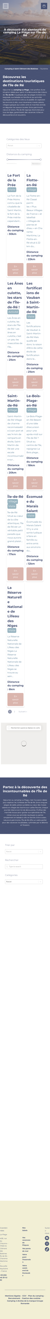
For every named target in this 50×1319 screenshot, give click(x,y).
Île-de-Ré (15, 497)
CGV (24, 1296)
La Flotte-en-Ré (32, 180)
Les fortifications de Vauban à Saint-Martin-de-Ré (34, 297)
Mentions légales (12, 1296)
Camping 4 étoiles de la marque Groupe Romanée (25, 1302)
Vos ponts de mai (26, 1249)
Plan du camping (36, 1296)
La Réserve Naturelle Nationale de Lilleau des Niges (14, 607)
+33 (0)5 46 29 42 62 (3, 1277)
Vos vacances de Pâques (26, 1241)
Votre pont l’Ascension (26, 1258)
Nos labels (24, 1229)
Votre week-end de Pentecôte (26, 1270)
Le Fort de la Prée (13, 180)
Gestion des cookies (31, 1298)
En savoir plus (15, 269)
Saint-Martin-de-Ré (13, 400)
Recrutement (14, 1298)
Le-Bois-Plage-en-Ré (34, 400)
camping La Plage (21, 90)
